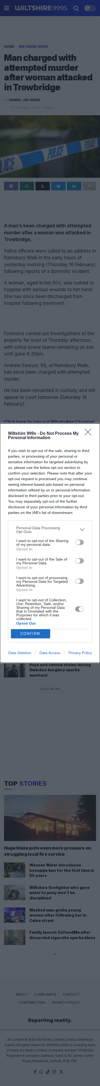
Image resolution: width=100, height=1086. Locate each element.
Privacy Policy (80, 653)
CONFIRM (30, 634)
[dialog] (50, 543)
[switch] (79, 542)
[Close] (90, 434)
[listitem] (50, 529)
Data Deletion (19, 653)
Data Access (49, 653)
